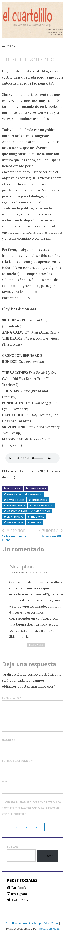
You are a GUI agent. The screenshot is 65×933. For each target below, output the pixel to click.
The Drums (37, 516)
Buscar (12, 846)
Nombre (8, 740)
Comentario (11, 698)
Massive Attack (17, 511)
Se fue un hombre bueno (14, 534)
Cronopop (35, 494)
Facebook (18, 887)
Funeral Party (16, 505)
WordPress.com (48, 928)
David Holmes (16, 500)
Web (4, 781)
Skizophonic (42, 511)
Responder (36, 644)
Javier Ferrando (43, 505)
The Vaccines (15, 522)
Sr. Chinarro (15, 516)
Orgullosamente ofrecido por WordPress (31, 923)
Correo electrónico (17, 761)
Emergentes (39, 500)
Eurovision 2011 (50, 532)
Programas (14, 488)
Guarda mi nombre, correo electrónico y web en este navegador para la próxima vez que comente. (31, 808)
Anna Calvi (14, 494)
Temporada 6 (37, 488)
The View (36, 522)
